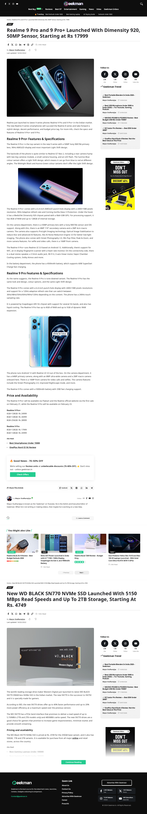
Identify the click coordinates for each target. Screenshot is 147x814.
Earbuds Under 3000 (105, 14)
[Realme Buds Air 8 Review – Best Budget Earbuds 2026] (23, 543)
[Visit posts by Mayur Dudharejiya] (9, 498)
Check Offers (23, 474)
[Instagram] (13, 4)
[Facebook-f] (5, 4)
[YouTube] (89, 498)
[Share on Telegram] (24, 44)
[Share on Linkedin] (20, 44)
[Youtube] (17, 4)
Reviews (11, 552)
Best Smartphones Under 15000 (24, 443)
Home (9, 20)
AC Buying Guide (89, 14)
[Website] (84, 498)
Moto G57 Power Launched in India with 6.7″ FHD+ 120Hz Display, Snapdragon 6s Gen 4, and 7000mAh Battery (55, 559)
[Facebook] (86, 498)
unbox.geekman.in (23, 469)
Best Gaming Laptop (73, 14)
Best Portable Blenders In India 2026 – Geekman (119, 96)
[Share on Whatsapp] (16, 44)
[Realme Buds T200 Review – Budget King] (90, 543)
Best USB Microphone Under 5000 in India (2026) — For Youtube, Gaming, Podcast (118, 107)
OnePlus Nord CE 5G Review (22, 447)
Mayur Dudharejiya (17, 50)
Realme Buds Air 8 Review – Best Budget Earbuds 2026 (20, 556)
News (10, 24)
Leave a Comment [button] (84, 518)
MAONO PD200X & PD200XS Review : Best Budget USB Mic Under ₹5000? (120, 119)
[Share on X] (12, 44)
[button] (141, 3)
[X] (115, 77)
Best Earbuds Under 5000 (54, 14)
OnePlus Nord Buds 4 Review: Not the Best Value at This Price (119, 139)
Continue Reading (73, 762)
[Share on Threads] (28, 44)
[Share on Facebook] (8, 44)
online (75, 738)
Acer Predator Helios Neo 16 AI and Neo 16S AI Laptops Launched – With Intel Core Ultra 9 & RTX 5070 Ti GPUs (124, 558)
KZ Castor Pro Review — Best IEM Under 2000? (119, 129)
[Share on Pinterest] (76, 488)
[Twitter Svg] (9, 4)
